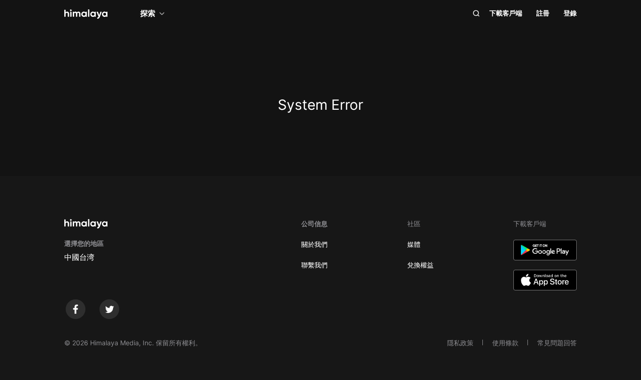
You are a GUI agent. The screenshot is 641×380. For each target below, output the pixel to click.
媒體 (413, 244)
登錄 (570, 13)
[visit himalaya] (85, 14)
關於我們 (314, 244)
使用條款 (505, 343)
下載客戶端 (505, 13)
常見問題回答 (557, 343)
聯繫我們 (314, 265)
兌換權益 (420, 265)
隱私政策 (460, 343)
